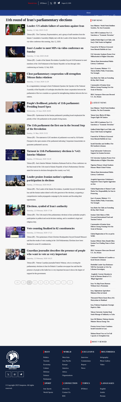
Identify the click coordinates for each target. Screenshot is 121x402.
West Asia (65, 357)
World (34, 15)
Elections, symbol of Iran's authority (47, 206)
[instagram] (55, 3)
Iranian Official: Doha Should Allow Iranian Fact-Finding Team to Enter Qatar (103, 243)
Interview (84, 357)
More (79, 15)
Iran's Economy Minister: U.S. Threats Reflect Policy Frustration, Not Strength (102, 71)
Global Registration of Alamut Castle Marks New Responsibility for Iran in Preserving (103, 191)
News (83, 368)
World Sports (48, 392)
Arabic (102, 392)
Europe (65, 364)
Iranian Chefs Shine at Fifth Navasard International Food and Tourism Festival (102, 217)
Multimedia (58, 15)
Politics (46, 357)
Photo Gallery (105, 361)
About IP (88, 15)
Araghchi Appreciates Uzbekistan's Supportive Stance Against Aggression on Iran (103, 182)
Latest (96, 15)
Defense (46, 372)
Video (102, 364)
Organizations (67, 375)
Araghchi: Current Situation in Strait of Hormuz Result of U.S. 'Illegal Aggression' (101, 276)
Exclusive (45, 15)
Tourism (46, 361)
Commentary (86, 361)
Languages (105, 15)
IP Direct (43, 3)
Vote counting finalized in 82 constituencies (51, 228)
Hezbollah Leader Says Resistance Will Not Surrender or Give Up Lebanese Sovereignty (102, 267)
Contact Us (66, 392)
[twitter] (51, 3)
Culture (46, 368)
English (103, 389)
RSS (63, 396)
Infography (104, 357)
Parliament (47, 379)
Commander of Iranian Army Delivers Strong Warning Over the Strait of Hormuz (102, 87)
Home (18, 15)
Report (83, 364)
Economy (46, 364)
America (65, 368)
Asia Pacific (66, 361)
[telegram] (59, 3)
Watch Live (32, 3)
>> (70, 282)
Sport (69, 15)
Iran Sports (47, 389)
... (58, 282)
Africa (64, 372)
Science (46, 375)
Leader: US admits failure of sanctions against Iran (55, 25)
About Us (65, 389)
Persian (102, 396)
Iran (25, 15)
